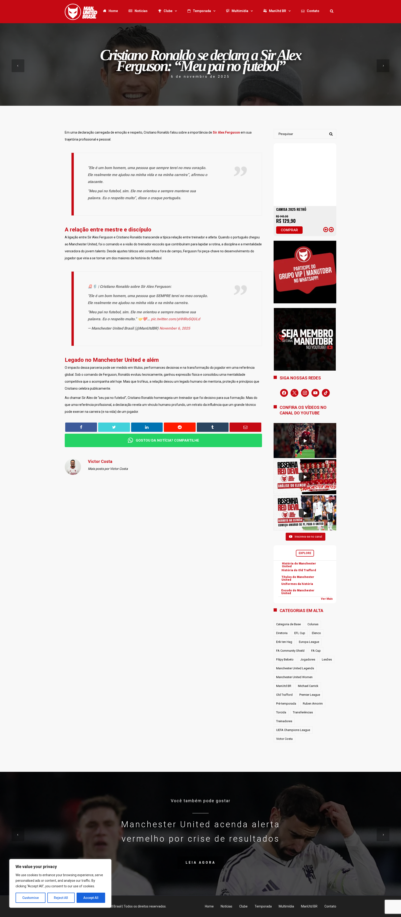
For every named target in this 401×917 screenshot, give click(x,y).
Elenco (316, 633)
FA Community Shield (290, 650)
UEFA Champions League (293, 730)
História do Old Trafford (298, 570)
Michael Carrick (308, 686)
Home (113, 11)
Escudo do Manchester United (297, 592)
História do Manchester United (299, 565)
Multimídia (240, 11)
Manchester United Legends (295, 668)
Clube (168, 11)
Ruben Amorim (313, 703)
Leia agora (201, 862)
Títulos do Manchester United (297, 578)
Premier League (309, 694)
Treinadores (284, 721)
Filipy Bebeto (285, 659)
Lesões (327, 659)
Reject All (61, 898)
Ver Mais (327, 598)
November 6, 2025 (174, 328)
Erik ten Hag (284, 642)
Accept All (90, 898)
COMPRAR (289, 230)
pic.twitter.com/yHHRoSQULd (175, 319)
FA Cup (316, 650)
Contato (313, 11)
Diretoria (282, 633)
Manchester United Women (294, 677)
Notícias (141, 11)
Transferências (303, 712)
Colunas (312, 624)
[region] (60, 883)
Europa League (309, 642)
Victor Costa (284, 739)
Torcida (281, 712)
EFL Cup (299, 633)
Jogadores (307, 659)
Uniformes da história (297, 584)
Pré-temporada (286, 703)
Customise (30, 898)
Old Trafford (284, 694)
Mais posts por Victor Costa (108, 469)
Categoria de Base (288, 624)
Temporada (202, 11)
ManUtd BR (277, 11)
